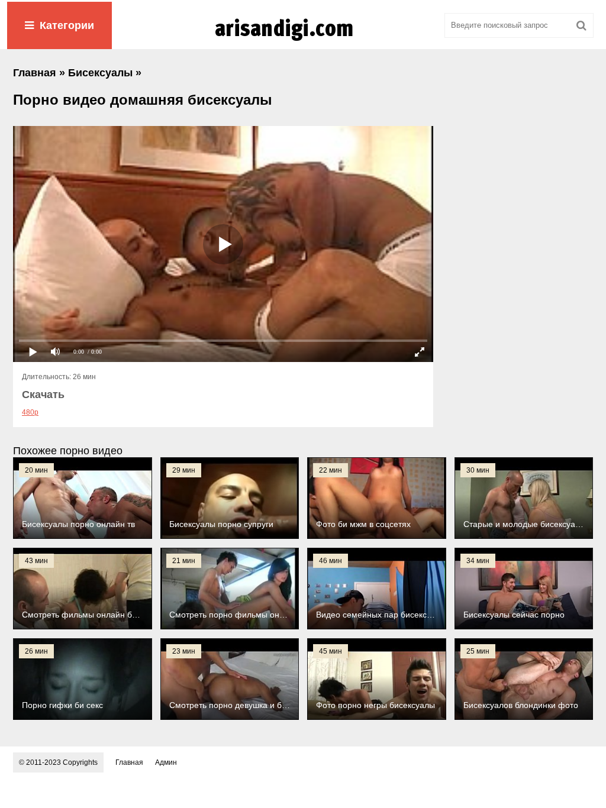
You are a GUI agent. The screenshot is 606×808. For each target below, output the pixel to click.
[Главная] (303, 40)
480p (30, 412)
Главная (129, 762)
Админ (166, 762)
